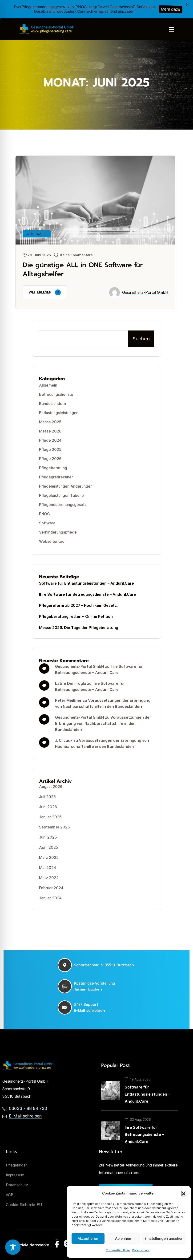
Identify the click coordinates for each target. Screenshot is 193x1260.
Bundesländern (52, 403)
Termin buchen (88, 989)
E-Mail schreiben (89, 1010)
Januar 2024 (50, 898)
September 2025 (54, 827)
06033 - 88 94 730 (28, 1108)
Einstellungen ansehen (164, 1238)
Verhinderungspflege (58, 532)
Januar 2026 (50, 817)
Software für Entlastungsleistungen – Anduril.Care (86, 583)
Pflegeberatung (53, 467)
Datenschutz (140, 1250)
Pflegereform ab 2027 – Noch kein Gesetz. (78, 605)
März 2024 (49, 877)
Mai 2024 (47, 867)
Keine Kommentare (76, 255)
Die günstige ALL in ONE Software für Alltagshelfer (83, 269)
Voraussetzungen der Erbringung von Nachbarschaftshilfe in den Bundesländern (103, 723)
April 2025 (48, 847)
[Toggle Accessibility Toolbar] (13, 1247)
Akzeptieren (88, 1238)
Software (47, 523)
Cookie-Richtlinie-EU (24, 1204)
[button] (183, 1193)
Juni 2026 (48, 806)
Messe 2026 (50, 431)
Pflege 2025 (50, 449)
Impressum (15, 1175)
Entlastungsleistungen (58, 412)
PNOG (44, 513)
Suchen (141, 339)
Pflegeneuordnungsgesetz (63, 504)
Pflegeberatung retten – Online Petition (76, 616)
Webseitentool (52, 541)
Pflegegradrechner (56, 477)
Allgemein (48, 385)
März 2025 (49, 857)
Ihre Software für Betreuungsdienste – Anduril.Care (87, 594)
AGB (9, 1194)
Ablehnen (123, 1238)
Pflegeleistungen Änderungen (65, 486)
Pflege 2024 (50, 440)
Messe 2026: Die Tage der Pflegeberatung (78, 627)
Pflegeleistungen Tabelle (61, 495)
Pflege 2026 (50, 458)
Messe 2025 (50, 422)
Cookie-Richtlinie (118, 1250)
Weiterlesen (40, 292)
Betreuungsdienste (56, 394)
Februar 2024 (51, 887)
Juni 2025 (48, 837)
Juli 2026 (47, 796)
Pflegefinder (16, 1165)
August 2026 (50, 786)
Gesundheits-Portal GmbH (145, 292)
